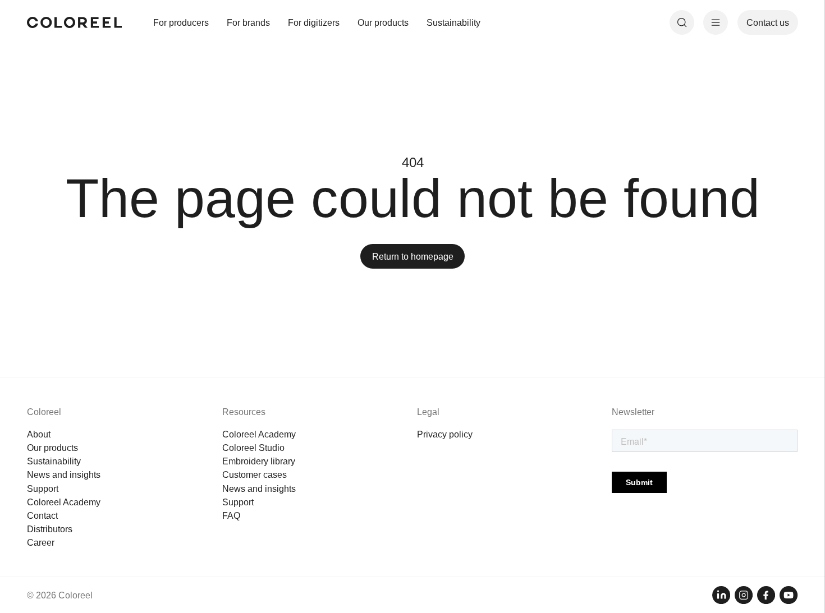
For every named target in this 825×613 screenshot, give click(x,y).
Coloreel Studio (253, 448)
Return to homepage (412, 256)
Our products (383, 22)
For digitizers (314, 22)
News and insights (63, 474)
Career (40, 542)
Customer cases (254, 474)
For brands (248, 22)
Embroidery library (258, 461)
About (39, 434)
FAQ (231, 515)
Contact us (767, 22)
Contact (42, 515)
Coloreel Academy (63, 502)
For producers (181, 22)
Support (42, 488)
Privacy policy (445, 434)
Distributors (49, 529)
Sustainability (453, 22)
